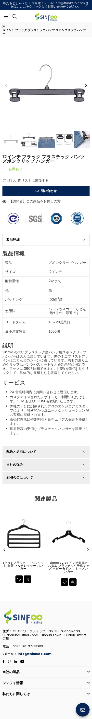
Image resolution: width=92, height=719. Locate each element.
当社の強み (14, 464)
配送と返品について (21, 451)
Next (86, 85)
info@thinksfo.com (35, 654)
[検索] (14, 16)
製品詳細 (13, 239)
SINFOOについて (19, 477)
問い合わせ (48, 191)
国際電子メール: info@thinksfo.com (46, 5)
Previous (6, 85)
